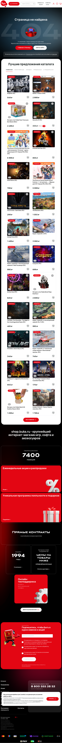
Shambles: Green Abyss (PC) (15, 348)
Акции (41, 4)
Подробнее (6, 519)
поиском (54, 54)
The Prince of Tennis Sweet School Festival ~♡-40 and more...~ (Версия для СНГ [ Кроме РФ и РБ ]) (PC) (43, 182)
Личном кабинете (26, 666)
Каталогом (29, 54)
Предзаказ (41, 2)
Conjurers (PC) (37, 263)
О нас (47, 4)
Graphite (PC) (11, 93)
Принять (51, 698)
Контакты (21, 708)
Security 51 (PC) (37, 120)
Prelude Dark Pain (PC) (39, 148)
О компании (17, 567)
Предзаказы (5, 685)
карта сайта (40, 47)
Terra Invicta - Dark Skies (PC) (15, 210)
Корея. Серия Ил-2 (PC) (40, 233)
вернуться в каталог (30, 609)
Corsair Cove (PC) (12, 237)
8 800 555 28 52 (43, 686)
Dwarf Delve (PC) (12, 180)
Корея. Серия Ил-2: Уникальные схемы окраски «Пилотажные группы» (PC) (42, 350)
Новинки (48, 2)
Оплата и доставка (42, 569)
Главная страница (24, 47)
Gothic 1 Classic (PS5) (39, 93)
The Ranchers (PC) (38, 210)
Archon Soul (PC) (12, 292)
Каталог (3, 681)
